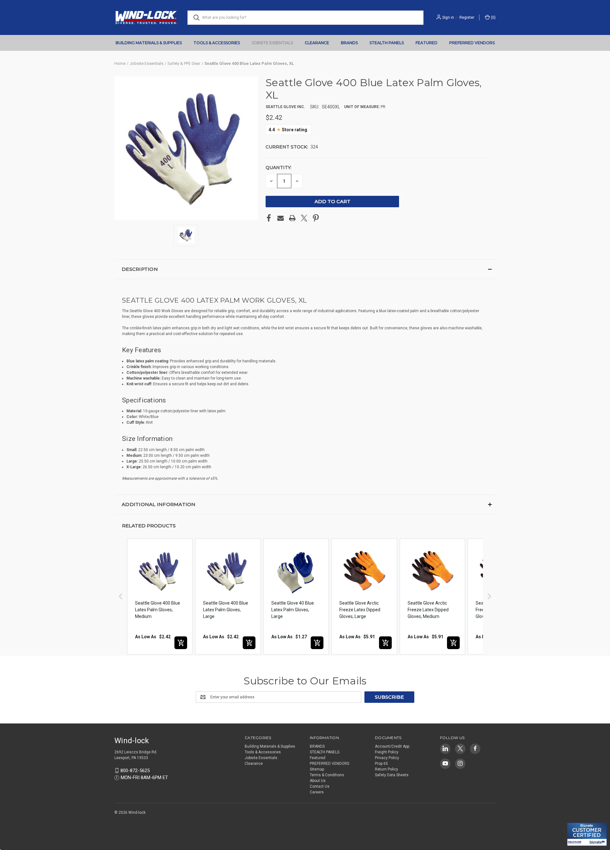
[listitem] (160, 596)
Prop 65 (381, 763)
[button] (305, 269)
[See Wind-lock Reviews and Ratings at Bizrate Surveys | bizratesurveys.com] (587, 834)
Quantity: (278, 167)
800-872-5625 (135, 770)
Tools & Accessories (216, 42)
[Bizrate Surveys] (576, 819)
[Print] (292, 218)
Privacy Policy (387, 758)
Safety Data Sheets (392, 775)
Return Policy (386, 769)
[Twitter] (304, 218)
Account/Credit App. (392, 746)
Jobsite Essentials (272, 42)
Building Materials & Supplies (149, 42)
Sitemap (317, 769)
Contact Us (319, 786)
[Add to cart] (180, 642)
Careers (317, 792)
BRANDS (349, 42)
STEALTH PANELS (386, 42)
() (493, 17)
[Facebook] (269, 218)
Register (466, 17)
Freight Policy (386, 752)
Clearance (317, 42)
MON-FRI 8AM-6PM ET (144, 777)
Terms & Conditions (327, 775)
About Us (318, 780)
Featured (426, 42)
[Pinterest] (316, 218)
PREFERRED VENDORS (472, 42)
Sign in (448, 17)
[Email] (280, 218)
